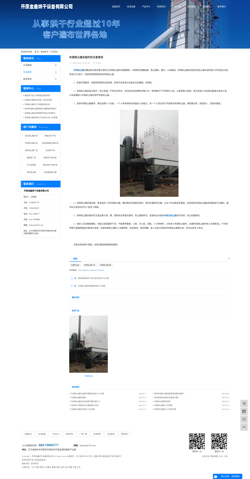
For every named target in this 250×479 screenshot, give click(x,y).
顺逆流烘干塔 (50, 136)
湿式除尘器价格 (31, 136)
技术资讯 (27, 79)
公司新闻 (27, 65)
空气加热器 (31, 165)
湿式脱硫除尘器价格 (50, 143)
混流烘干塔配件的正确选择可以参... (85, 405)
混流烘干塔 (50, 150)
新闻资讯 (161, 6)
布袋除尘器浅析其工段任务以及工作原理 (41, 118)
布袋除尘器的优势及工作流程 (83, 409)
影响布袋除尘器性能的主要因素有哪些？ (41, 109)
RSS (221, 456)
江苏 (78, 467)
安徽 (70, 467)
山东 (66, 467)
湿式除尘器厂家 (31, 150)
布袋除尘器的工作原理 (163, 405)
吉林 (37, 467)
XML (226, 456)
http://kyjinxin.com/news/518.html (91, 270)
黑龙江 (42, 467)
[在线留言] (244, 419)
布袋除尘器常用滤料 (162, 401)
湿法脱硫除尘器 (50, 172)
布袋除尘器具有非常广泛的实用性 (38, 100)
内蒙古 (48, 467)
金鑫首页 (116, 6)
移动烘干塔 (28, 460)
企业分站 (205, 456)
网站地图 (214, 456)
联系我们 (221, 6)
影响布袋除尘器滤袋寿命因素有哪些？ (169, 394)
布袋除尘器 (75, 265)
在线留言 (206, 6)
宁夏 (74, 467)
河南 (58, 467)
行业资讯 (54, 52)
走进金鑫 (131, 6)
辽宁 (33, 467)
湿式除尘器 (31, 172)
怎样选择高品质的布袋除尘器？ (167, 398)
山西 (62, 467)
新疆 (53, 467)
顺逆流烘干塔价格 (50, 165)
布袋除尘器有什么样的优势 (165, 409)
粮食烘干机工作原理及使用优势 (37, 96)
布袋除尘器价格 (31, 143)
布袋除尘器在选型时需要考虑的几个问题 (87, 394)
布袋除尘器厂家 (89, 265)
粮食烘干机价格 (50, 158)
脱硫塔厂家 (31, 158)
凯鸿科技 (34, 464)
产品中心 (146, 6)
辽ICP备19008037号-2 (84, 456)
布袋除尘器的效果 (78, 398)
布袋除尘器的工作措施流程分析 (37, 104)
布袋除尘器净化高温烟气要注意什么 (85, 401)
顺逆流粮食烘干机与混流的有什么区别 (93, 278)
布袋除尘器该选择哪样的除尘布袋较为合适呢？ (42, 113)
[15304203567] (244, 403)
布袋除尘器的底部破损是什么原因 (91, 286)
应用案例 (191, 6)
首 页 (37, 52)
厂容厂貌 (176, 6)
